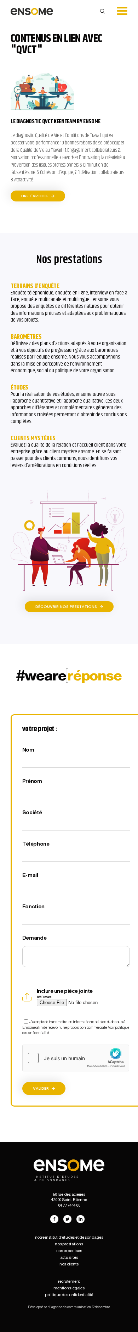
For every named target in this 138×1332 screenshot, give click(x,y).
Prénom (32, 781)
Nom (28, 749)
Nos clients (69, 1264)
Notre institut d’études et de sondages (69, 1237)
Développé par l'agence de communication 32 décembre (69, 1307)
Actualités (69, 1257)
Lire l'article (35, 196)
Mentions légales (68, 1288)
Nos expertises (69, 1250)
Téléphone (36, 843)
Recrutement (69, 1281)
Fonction (33, 906)
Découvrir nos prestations (66, 606)
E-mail (30, 875)
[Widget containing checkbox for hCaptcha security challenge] (75, 1058)
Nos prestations (69, 1243)
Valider (41, 1088)
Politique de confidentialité (69, 1294)
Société (32, 812)
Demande (34, 937)
